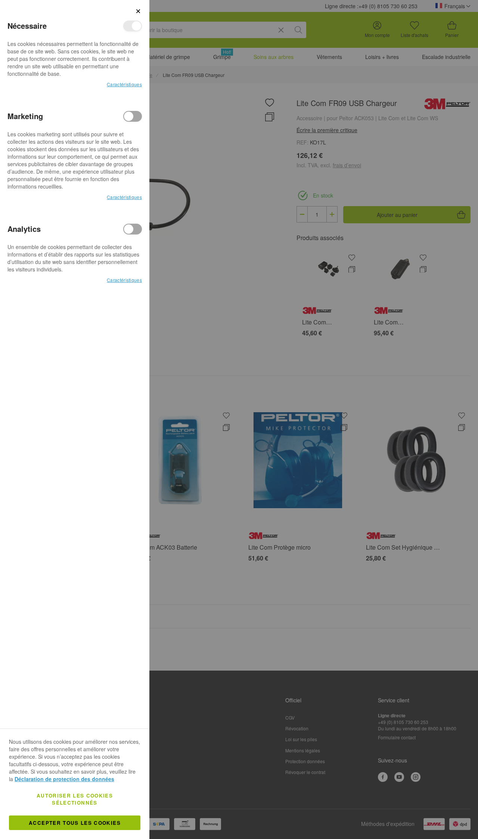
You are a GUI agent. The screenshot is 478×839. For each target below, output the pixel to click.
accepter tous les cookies (75, 822)
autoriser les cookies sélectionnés (75, 799)
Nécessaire (132, 26)
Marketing (132, 116)
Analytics (132, 229)
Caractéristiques (124, 84)
